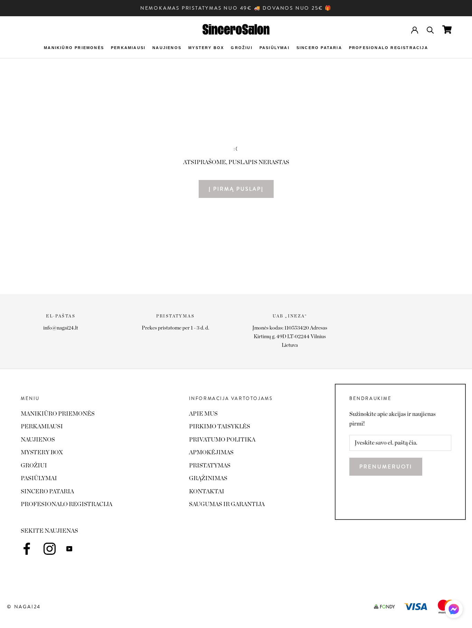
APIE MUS (203, 414)
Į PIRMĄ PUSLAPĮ (236, 189)
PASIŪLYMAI (274, 48)
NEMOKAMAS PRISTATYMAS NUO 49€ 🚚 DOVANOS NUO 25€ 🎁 (236, 7)
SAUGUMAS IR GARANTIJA (227, 504)
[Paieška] (430, 29)
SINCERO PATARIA (319, 48)
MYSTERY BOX (206, 48)
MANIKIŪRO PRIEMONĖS (74, 48)
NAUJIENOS (166, 48)
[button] (454, 611)
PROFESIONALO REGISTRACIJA (388, 48)
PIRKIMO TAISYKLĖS (219, 426)
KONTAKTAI (206, 491)
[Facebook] (27, 549)
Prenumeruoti (385, 466)
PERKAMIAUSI (128, 48)
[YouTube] (69, 548)
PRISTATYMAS (209, 465)
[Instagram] (50, 549)
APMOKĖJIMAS (211, 452)
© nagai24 (24, 606)
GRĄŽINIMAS (208, 478)
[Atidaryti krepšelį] (447, 29)
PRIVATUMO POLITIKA (222, 440)
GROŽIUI (241, 48)
